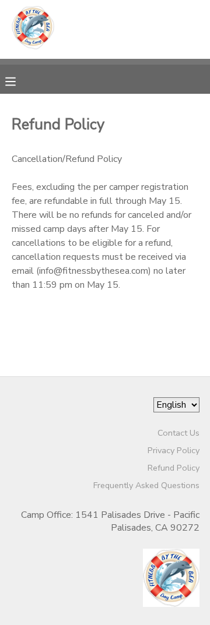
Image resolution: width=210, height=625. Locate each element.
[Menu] (19, 80)
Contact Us (179, 433)
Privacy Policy (174, 450)
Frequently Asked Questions (146, 485)
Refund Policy (174, 468)
